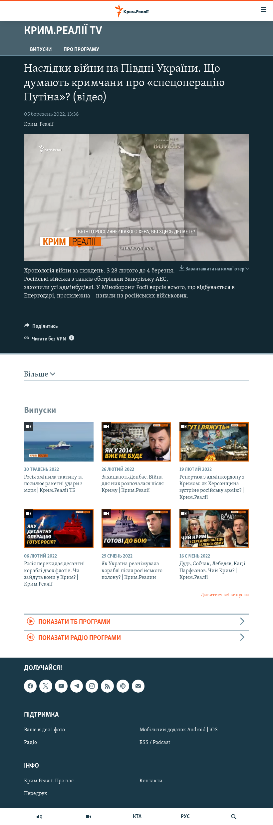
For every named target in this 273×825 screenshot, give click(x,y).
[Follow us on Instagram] (92, 686)
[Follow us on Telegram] (76, 686)
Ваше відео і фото (44, 730)
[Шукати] (234, 816)
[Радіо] (39, 816)
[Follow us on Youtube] (61, 686)
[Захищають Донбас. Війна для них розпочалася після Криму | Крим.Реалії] (136, 442)
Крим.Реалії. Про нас (49, 781)
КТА (137, 816)
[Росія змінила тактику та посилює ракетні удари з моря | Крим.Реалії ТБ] (59, 442)
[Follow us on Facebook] (30, 686)
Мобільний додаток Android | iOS (178, 730)
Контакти (150, 781)
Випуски (41, 49)
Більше (37, 374)
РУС (185, 816)
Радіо (30, 742)
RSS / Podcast (154, 742)
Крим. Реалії (39, 124)
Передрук (35, 793)
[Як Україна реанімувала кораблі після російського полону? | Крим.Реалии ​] (136, 528)
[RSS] (107, 686)
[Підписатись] (138, 686)
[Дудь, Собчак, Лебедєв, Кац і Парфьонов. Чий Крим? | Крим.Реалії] (214, 528)
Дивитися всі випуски (225, 595)
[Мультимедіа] (89, 816)
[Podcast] (123, 686)
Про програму (81, 49)
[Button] (41, 327)
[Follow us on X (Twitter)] (45, 686)
